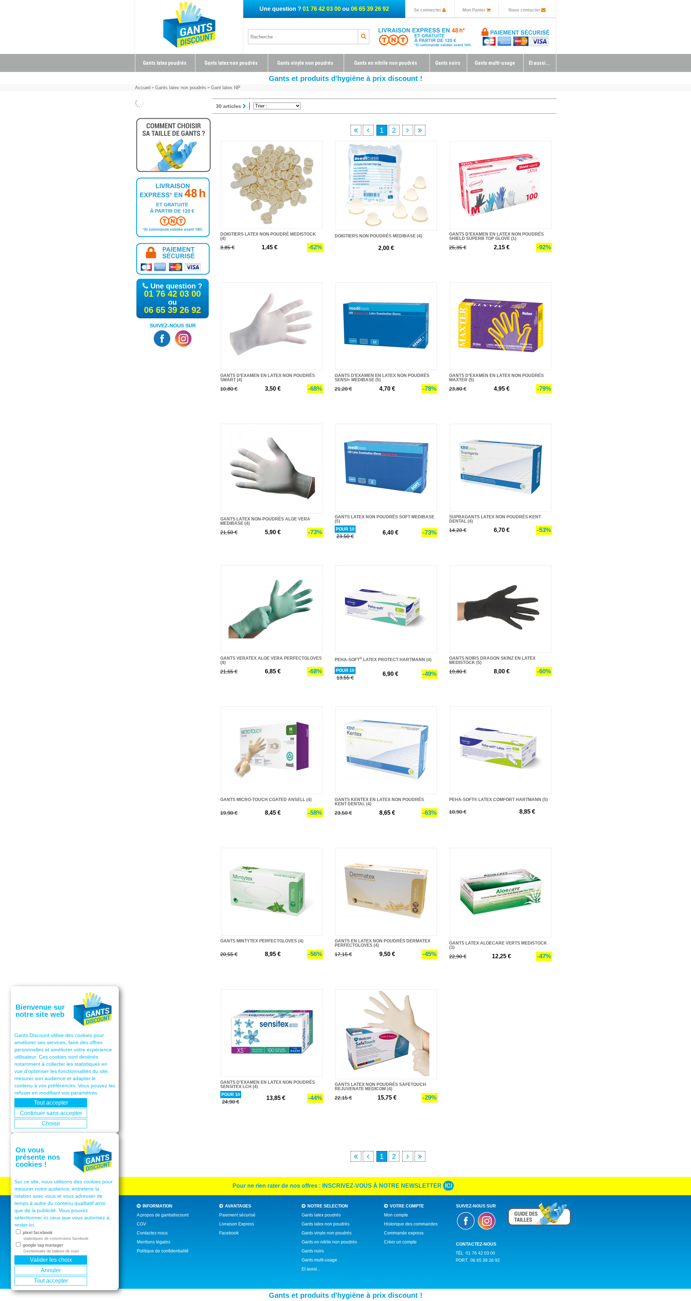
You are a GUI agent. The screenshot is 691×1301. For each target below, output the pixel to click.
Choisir (51, 1123)
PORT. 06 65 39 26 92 (478, 1260)
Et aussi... (311, 1269)
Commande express (404, 1233)
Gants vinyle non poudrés (327, 1233)
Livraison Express (236, 1224)
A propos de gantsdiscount (163, 1215)
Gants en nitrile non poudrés (329, 1242)
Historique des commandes (411, 1224)
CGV (141, 1224)
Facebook (229, 1233)
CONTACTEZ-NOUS (476, 1244)
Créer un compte (400, 1242)
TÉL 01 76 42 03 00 (475, 1253)
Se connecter (428, 10)
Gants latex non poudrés (325, 1224)
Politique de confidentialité (163, 1251)
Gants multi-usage (319, 1260)
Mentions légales (153, 1242)
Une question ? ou (324, 9)
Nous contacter (524, 10)
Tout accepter (51, 1103)
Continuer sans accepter (51, 1113)
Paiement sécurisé (237, 1215)
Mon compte (396, 1215)
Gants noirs (313, 1251)
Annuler (51, 1270)
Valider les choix (51, 1260)
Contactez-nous (152, 1233)
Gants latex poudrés (321, 1215)
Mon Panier (474, 10)
